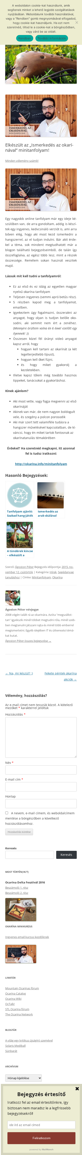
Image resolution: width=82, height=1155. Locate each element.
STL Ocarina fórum (17, 1009)
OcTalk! (10, 1004)
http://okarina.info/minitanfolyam (41, 464)
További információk (52, 38)
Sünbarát (11, 1051)
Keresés (10, 848)
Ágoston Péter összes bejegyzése (28, 641)
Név (9, 763)
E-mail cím (14, 779)
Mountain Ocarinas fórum (22, 988)
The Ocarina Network (19, 1014)
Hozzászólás (15, 714)
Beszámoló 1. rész (16, 888)
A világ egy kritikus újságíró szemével (29, 1040)
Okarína (57, 577)
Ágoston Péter (24, 567)
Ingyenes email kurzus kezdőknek (27, 937)
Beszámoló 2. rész (16, 893)
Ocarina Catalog (15, 993)
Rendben (24, 38)
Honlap (10, 796)
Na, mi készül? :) (19, 673)
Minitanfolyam (41, 577)
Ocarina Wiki (13, 999)
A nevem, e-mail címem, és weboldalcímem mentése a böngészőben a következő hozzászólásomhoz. (40, 818)
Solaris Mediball (15, 1046)
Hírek (53, 572)
